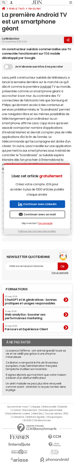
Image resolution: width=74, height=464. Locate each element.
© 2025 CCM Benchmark (37, 420)
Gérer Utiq (37, 413)
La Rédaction (10, 38)
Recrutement (30, 410)
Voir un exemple (59, 273)
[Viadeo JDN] (54, 452)
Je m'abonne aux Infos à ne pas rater (39, 66)
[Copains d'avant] (19, 452)
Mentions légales (36, 417)
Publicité (62, 407)
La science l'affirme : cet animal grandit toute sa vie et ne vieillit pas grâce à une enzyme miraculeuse (36, 353)
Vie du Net (34, 8)
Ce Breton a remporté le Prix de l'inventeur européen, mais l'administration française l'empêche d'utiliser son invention (32, 365)
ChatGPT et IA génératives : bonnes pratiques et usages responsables (31, 300)
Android (45, 86)
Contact (16, 410)
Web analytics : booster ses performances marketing (25, 315)
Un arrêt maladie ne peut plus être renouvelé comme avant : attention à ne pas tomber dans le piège (36, 386)
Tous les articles (53, 413)
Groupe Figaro (54, 417)
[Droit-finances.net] (54, 444)
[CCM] (54, 437)
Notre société (49, 407)
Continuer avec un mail (40, 214)
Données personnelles (50, 410)
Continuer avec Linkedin (40, 204)
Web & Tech (16, 8)
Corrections (18, 417)
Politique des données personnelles (37, 231)
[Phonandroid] (54, 459)
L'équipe (36, 407)
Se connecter (45, 223)
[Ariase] (19, 460)
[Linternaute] (19, 444)
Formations (17, 289)
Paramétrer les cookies (18, 413)
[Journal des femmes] (19, 437)
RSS (66, 413)
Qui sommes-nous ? (18, 407)
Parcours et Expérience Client (26, 328)
